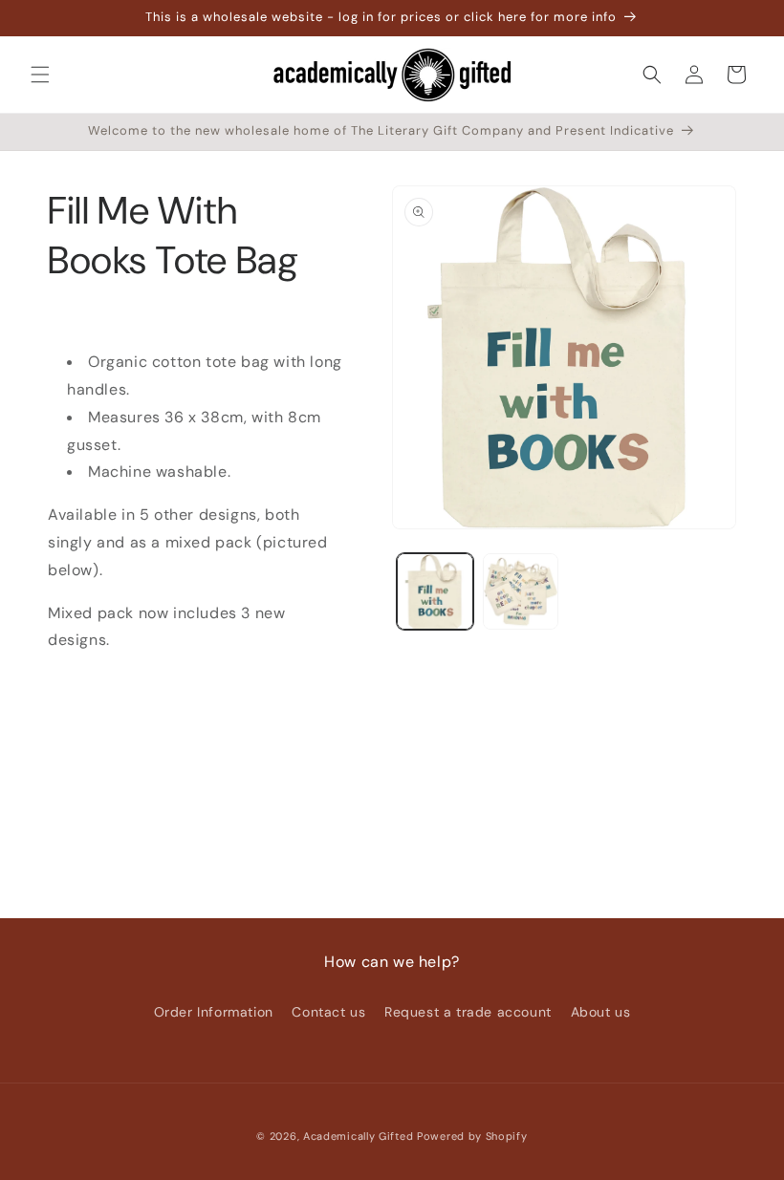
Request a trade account (468, 1011)
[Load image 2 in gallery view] (521, 591)
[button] (40, 75)
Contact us (328, 1011)
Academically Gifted (358, 1136)
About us (601, 1011)
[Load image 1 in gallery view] (435, 591)
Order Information (213, 1011)
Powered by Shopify (472, 1136)
